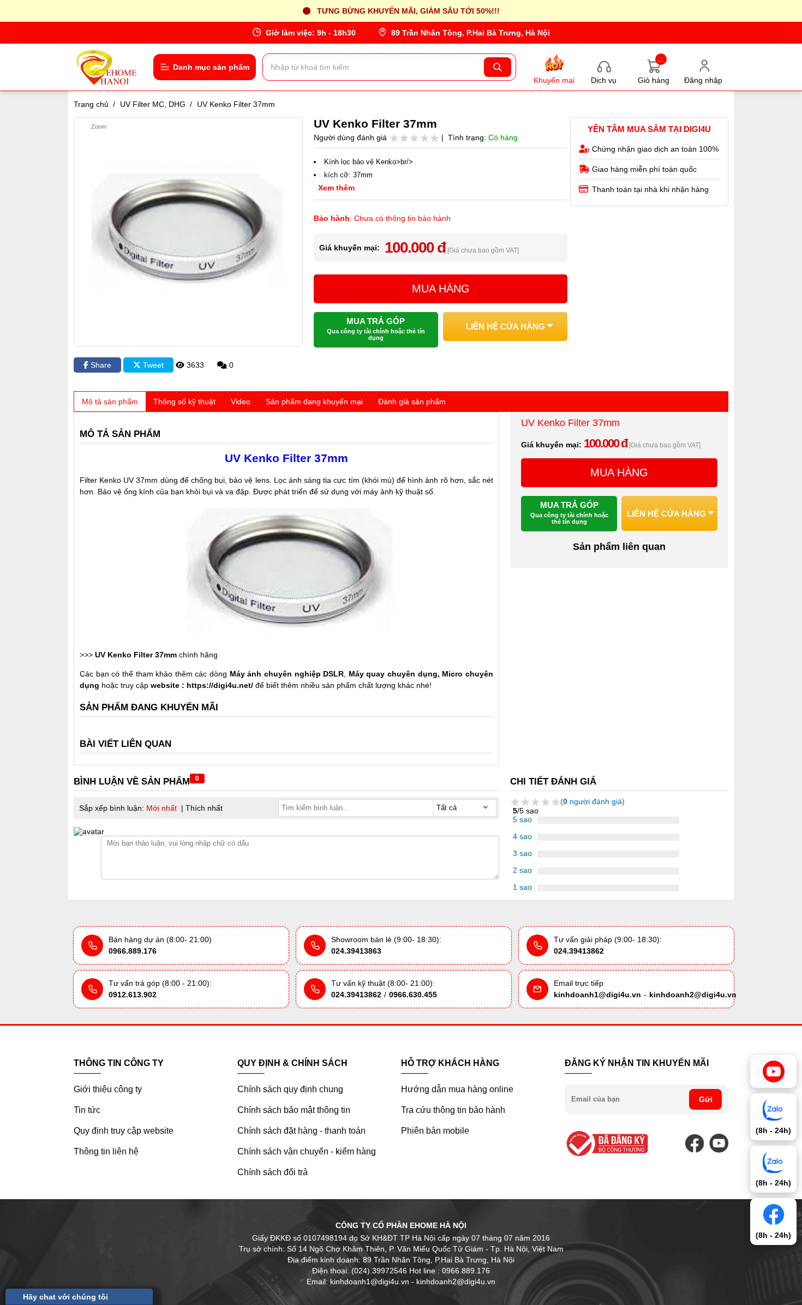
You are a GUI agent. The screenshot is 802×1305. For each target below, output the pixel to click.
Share (99, 365)
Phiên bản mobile (435, 1130)
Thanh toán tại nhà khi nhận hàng (650, 189)
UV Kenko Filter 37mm (136, 654)
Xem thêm (336, 187)
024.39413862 (579, 951)
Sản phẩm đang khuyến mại (314, 401)
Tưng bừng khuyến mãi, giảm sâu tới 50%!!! (408, 11)
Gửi (706, 1099)
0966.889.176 (133, 951)
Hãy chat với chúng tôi (65, 1296)
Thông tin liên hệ (106, 1151)
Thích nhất (204, 808)
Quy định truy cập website (123, 1130)
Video (240, 401)
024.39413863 (356, 951)
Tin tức (87, 1110)
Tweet (152, 365)
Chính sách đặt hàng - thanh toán (301, 1130)
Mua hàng (441, 289)
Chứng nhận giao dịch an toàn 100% (655, 149)
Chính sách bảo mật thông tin (293, 1110)
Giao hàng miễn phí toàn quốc (644, 169)
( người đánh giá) (592, 801)
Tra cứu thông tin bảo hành (453, 1110)
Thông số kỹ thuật (184, 401)
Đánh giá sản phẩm (412, 401)
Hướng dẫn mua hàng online (457, 1089)
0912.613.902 (133, 994)
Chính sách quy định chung (290, 1089)
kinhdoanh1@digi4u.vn (597, 994)
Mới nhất (161, 808)
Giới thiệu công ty (108, 1089)
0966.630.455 (413, 994)
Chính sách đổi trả (272, 1172)
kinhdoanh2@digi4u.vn (693, 994)
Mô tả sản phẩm (110, 401)
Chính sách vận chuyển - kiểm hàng (306, 1151)
